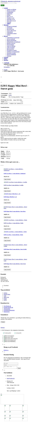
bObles (8, 15)
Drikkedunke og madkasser (13, 42)
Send (19, 368)
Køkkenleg (9, 13)
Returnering (7, 311)
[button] (6, 62)
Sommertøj (9, 27)
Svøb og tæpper (11, 47)
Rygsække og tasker (12, 50)
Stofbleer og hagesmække (13, 51)
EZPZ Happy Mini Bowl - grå (10, 196)
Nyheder (9, 22)
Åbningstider (7, 309)
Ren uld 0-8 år (10, 29)
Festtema (9, 56)
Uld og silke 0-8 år (11, 30)
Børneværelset (10, 49)
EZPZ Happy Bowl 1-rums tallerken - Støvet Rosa (15, 211)
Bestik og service (11, 43)
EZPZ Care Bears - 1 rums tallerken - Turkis (13, 223)
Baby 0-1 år (10, 16)
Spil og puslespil (11, 39)
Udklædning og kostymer (13, 37)
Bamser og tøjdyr (11, 11)
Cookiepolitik (18, 333)
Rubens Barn (7, 294)
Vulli (5, 295)
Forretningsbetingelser (9, 310)
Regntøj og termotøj (12, 26)
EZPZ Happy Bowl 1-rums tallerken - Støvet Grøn (15, 263)
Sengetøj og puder (11, 53)
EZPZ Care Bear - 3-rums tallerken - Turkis (13, 234)
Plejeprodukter (10, 44)
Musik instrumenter (11, 40)
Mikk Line (6, 297)
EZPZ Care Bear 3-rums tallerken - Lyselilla (13, 185)
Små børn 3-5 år (11, 19)
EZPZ (10, 95)
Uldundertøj (10, 32)
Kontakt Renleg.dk (8, 307)
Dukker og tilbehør (11, 9)
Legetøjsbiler (10, 12)
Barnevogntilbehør (11, 54)
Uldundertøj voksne (12, 33)
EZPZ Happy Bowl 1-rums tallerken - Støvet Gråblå (15, 249)
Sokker (8, 34)
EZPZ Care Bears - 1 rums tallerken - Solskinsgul (14, 173)
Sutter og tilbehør (11, 46)
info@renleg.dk (4, 283)
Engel (5, 298)
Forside (5, 69)
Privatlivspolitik (7, 333)
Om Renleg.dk (7, 306)
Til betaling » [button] (7, 67)
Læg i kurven (7, 179)
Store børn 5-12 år (11, 20)
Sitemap (3, 327)
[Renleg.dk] (10, 1)
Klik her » (6, 350)
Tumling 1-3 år (10, 18)
